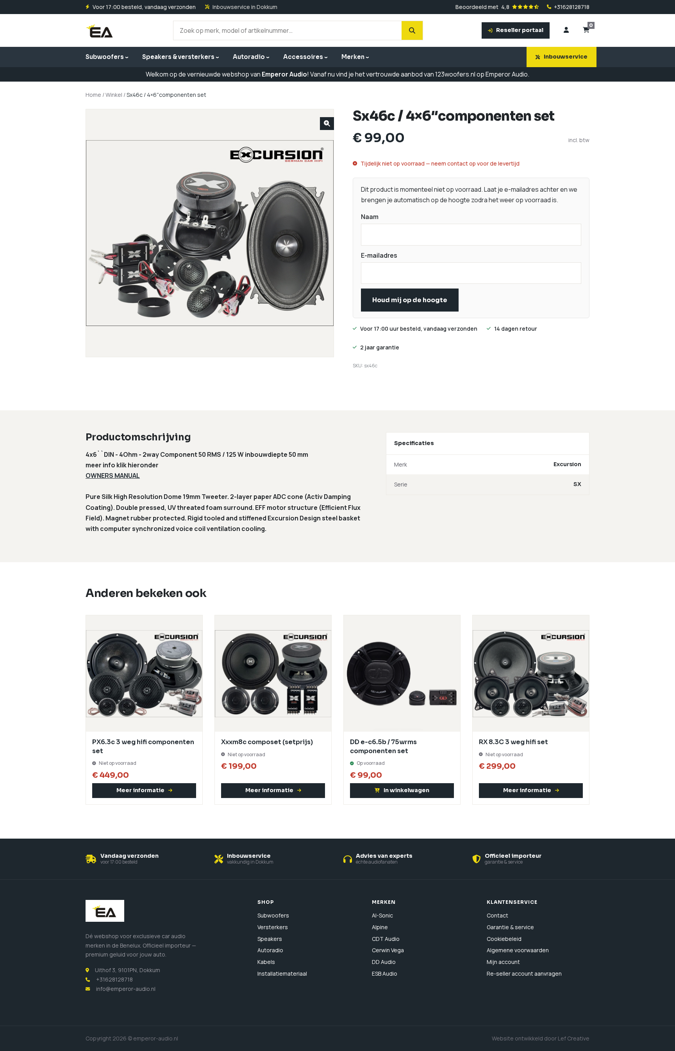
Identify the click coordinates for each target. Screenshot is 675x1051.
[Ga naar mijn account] (566, 30)
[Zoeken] (412, 30)
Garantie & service (510, 927)
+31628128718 (571, 7)
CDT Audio (386, 938)
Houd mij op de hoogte (409, 300)
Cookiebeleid (504, 938)
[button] (327, 123)
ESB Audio (384, 973)
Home (93, 94)
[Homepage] (100, 30)
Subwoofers (105, 57)
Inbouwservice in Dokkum (244, 7)
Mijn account (503, 961)
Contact (497, 915)
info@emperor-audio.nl (125, 988)
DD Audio (384, 961)
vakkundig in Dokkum (250, 862)
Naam (370, 216)
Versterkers (272, 927)
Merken (352, 57)
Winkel (113, 94)
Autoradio (249, 57)
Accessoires (303, 57)
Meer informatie (140, 790)
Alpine (380, 927)
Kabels (266, 961)
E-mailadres (379, 255)
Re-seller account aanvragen (524, 973)
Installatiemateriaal (282, 973)
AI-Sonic (382, 915)
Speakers (269, 938)
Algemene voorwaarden (518, 950)
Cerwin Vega (388, 950)
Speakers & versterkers (178, 57)
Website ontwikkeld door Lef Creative (540, 1038)
